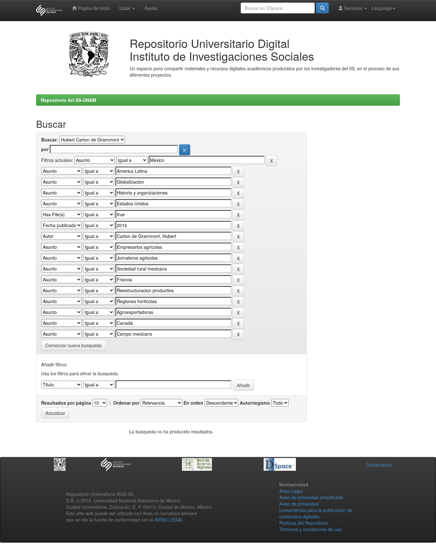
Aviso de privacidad (299, 503)
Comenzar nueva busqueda (73, 345)
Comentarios (379, 464)
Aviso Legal (291, 491)
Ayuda (151, 8)
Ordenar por (126, 403)
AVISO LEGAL (168, 519)
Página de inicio (93, 8)
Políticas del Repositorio (303, 523)
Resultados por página (66, 403)
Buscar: (49, 139)
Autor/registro (255, 403)
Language (382, 8)
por (45, 149)
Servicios (353, 8)
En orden (193, 403)
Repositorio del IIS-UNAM (68, 100)
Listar (125, 8)
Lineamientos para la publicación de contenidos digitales (315, 513)
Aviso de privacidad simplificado (311, 497)
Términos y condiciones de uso (310, 529)
